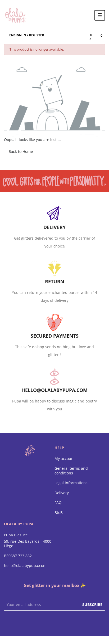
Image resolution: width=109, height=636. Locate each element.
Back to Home (20, 151)
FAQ (58, 502)
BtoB (58, 512)
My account (64, 458)
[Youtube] (65, 622)
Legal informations (71, 482)
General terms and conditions (71, 470)
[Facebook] (44, 622)
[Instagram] (54, 622)
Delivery (61, 493)
